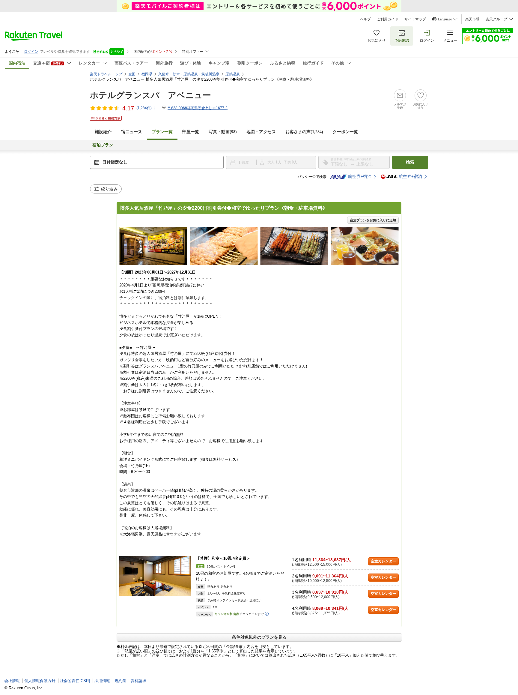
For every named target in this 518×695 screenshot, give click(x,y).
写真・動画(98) (223, 132)
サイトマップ (415, 19)
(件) (144, 108)
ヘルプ (365, 19)
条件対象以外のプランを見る (259, 637)
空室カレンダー (383, 561)
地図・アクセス (261, 132)
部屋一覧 (190, 132)
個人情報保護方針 (39, 681)
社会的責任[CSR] (75, 681)
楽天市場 (472, 19)
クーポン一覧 (345, 132)
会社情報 (12, 681)
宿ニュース (131, 132)
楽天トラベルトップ (106, 74)
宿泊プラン (102, 145)
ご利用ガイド (387, 19)
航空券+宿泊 (359, 176)
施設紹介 (103, 132)
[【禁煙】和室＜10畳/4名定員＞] (155, 576)
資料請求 (138, 681)
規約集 (120, 681)
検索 (410, 162)
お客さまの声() (304, 132)
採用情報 (102, 681)
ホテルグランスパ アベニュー (150, 95)
